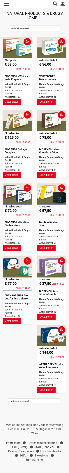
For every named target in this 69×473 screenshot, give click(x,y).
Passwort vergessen (21, 451)
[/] (34, 3)
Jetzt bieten (12, 101)
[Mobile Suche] (55, 3)
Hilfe (23, 455)
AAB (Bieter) (19, 447)
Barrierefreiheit (34, 459)
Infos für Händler (51, 451)
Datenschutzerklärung (43, 443)
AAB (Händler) (44, 447)
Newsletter (42, 455)
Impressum (13, 443)
